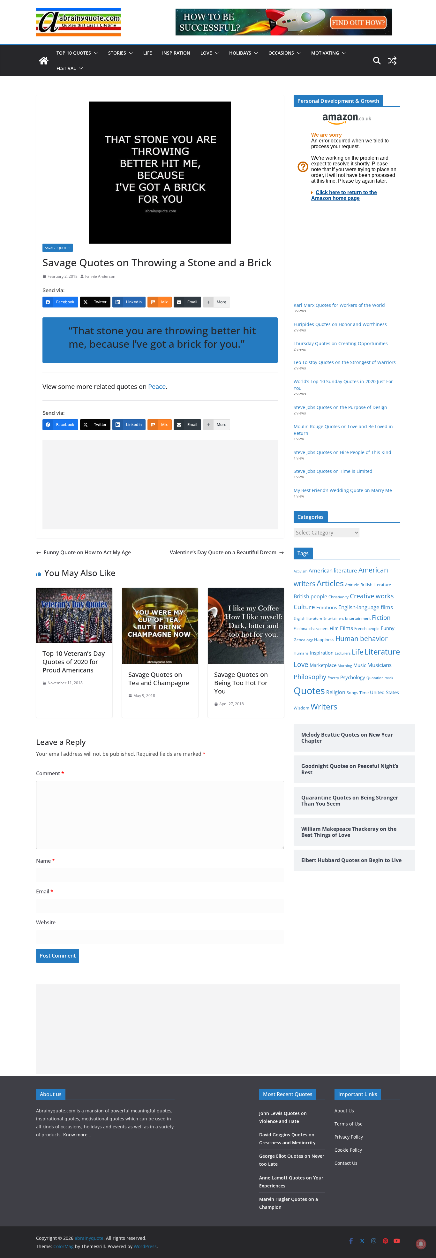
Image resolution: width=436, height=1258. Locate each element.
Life (147, 53)
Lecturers (342, 653)
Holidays (240, 53)
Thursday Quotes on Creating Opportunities (341, 343)
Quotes (309, 690)
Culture (304, 607)
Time (364, 692)
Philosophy (310, 676)
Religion (335, 692)
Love (206, 53)
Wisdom (301, 708)
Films (346, 628)
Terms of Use (349, 1124)
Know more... (77, 1135)
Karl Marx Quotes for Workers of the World (339, 305)
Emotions (326, 607)
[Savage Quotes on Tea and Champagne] (160, 592)
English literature (308, 618)
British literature (375, 584)
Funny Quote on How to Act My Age (87, 552)
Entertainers (333, 618)
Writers (324, 706)
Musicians (379, 665)
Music (359, 665)
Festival (66, 68)
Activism (300, 571)
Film (334, 628)
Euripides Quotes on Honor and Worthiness (340, 324)
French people (367, 628)
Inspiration (176, 53)
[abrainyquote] (43, 60)
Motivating (325, 53)
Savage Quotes (57, 248)
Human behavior (361, 638)
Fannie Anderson (100, 276)
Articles (330, 583)
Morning (345, 665)
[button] (94, 53)
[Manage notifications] (421, 1244)
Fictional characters (311, 628)
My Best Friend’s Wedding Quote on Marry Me (343, 490)
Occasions (281, 53)
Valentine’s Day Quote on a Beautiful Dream (223, 552)
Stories (117, 53)
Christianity (338, 596)
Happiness (324, 639)
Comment (50, 773)
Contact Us (346, 1163)
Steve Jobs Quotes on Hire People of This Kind (342, 452)
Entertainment (358, 618)
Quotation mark (379, 677)
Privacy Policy (349, 1137)
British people (310, 596)
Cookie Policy (348, 1150)
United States (384, 692)
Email (44, 891)
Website (46, 922)
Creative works (372, 596)
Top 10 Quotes (73, 53)
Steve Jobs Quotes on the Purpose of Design (340, 407)
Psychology (352, 677)
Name (45, 860)
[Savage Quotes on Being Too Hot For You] (246, 592)
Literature (382, 652)
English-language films (365, 607)
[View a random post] (392, 60)
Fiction (381, 617)
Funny (388, 628)
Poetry (333, 677)
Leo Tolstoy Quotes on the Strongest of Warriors (345, 362)
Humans (301, 653)
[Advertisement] (160, 484)
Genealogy (303, 639)
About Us (344, 1111)
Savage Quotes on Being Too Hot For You (241, 682)
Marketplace (323, 665)
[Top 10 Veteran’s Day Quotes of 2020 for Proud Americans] (74, 592)
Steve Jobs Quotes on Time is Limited (333, 471)
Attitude (352, 584)
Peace (157, 386)
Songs (352, 692)
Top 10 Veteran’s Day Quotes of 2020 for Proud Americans (73, 661)
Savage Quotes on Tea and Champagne (158, 678)
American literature (333, 570)
